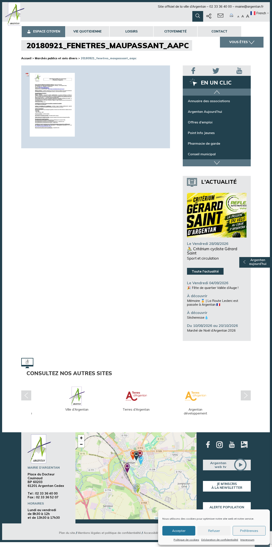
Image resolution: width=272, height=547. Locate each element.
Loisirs (131, 31)
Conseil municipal (202, 156)
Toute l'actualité (205, 271)
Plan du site (67, 532)
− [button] (81, 444)
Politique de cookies (186, 539)
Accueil (26, 58)
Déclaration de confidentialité (219, 539)
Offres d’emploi (200, 124)
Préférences (249, 531)
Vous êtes (238, 42)
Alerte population (227, 507)
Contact (219, 31)
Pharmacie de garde (204, 145)
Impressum (247, 539)
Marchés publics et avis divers (56, 58)
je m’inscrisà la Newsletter (226, 486)
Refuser (214, 531)
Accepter (179, 531)
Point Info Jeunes (201, 135)
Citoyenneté (175, 31)
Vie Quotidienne (87, 31)
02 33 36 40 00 (220, 6)
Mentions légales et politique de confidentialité (109, 532)
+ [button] (81, 438)
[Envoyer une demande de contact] (220, 16)
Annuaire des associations (209, 103)
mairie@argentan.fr (249, 6)
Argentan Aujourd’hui (205, 114)
